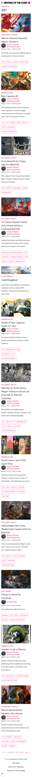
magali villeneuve (21, 421)
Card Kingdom (9, 279)
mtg (3, 127)
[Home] (17, 3)
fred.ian (9, 62)
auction (9, 188)
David (22, 771)
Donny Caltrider (13, 44)
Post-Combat (6, 591)
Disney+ (25, 122)
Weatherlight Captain (8, 565)
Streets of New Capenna (8, 131)
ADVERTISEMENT (7, 276)
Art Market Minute (8, 158)
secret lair (17, 426)
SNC (13, 354)
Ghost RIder (17, 737)
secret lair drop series (8, 430)
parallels (4, 745)
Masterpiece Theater (9, 35)
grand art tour (11, 349)
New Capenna (11, 127)
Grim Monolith (6, 192)
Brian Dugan (17, 188)
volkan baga (11, 560)
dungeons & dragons (17, 257)
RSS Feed (16, 763)
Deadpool (9, 737)
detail (18, 122)
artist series (10, 421)
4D (3, 122)
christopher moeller (22, 676)
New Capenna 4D (9, 96)
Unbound (4, 66)
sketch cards (24, 62)
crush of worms (6, 680)
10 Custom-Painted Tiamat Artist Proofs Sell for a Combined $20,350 (14, 225)
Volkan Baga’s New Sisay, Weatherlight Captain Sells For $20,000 (16, 529)
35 (27, 752)
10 (20, 752)
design (13, 122)
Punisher (12, 745)
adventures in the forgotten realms (12, 252)
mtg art (4, 261)
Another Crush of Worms (13, 649)
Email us (20, 767)
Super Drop (5, 496)
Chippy (25, 188)
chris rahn (5, 257)
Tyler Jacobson (20, 261)
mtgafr (11, 261)
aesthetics (5, 615)
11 (23, 752)
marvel (16, 62)
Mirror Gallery (7, 93)
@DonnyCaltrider (13, 47)
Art (3, 62)
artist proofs (10, 676)
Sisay (3, 560)
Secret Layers (20, 491)
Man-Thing (5, 741)
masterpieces (22, 741)
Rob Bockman (12, 602)
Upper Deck (13, 66)
